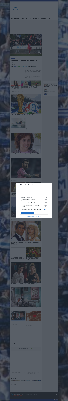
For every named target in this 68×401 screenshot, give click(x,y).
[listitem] (34, 197)
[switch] (45, 199)
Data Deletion (29, 216)
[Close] (50, 185)
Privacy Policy (39, 216)
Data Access (34, 216)
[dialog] (34, 200)
